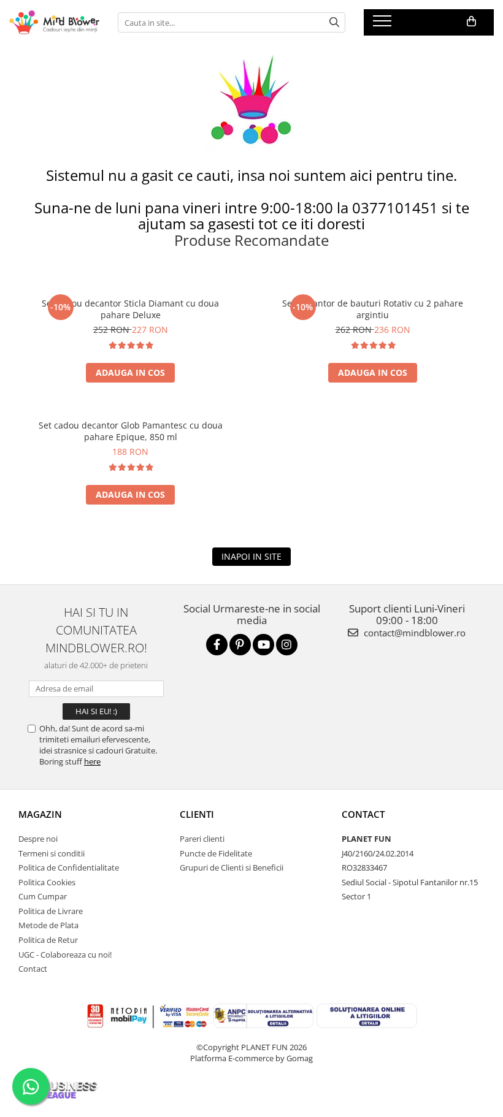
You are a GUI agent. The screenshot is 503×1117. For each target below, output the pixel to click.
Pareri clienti (202, 838)
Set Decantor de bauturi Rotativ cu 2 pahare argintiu (372, 309)
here (92, 761)
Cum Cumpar (42, 896)
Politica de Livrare (50, 911)
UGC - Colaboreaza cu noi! (65, 954)
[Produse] (383, 24)
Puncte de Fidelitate (216, 853)
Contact (32, 968)
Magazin (40, 814)
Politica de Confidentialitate (68, 867)
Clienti (197, 814)
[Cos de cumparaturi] (471, 21)
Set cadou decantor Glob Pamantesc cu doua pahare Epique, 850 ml (131, 431)
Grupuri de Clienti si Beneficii (231, 867)
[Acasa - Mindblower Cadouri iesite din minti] (54, 22)
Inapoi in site (251, 556)
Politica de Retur (48, 939)
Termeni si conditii (51, 853)
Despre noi (38, 838)
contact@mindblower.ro (413, 633)
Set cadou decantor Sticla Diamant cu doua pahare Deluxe (130, 309)
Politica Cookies (46, 882)
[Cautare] (334, 22)
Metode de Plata (48, 925)
